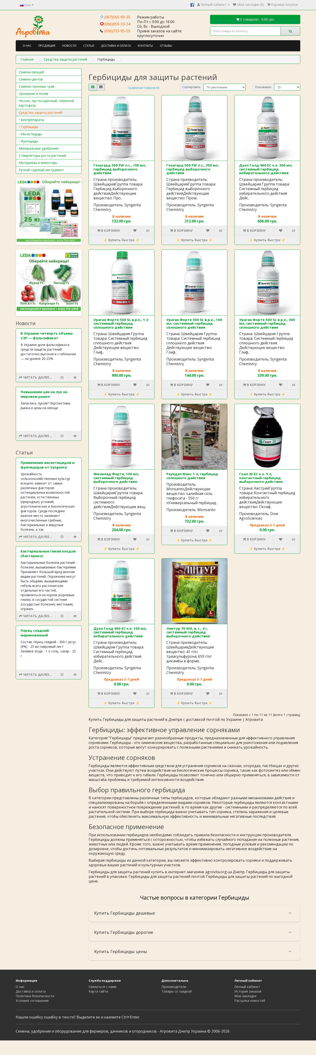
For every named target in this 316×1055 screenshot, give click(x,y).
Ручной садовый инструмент (41, 170)
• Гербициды (28, 127)
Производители (173, 986)
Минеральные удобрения (39, 148)
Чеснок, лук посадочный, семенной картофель (46, 103)
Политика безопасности (35, 996)
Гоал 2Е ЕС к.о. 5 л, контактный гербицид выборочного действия (261, 478)
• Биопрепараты (31, 119)
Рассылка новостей (249, 1000)
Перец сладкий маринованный (35, 632)
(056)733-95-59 (117, 31)
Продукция (46, 46)
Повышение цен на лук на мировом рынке (44, 394)
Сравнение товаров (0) (143, 88)
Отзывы (166, 46)
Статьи (88, 46)
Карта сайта (98, 991)
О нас (27, 46)
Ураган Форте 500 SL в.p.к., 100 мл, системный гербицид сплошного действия (194, 323)
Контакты (145, 46)
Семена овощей (31, 72)
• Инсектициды (30, 134)
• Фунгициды (28, 141)
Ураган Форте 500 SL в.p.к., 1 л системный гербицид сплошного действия (120, 323)
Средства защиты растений (40, 112)
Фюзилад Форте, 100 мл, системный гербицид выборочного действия (116, 478)
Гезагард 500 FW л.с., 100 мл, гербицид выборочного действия (119, 169)
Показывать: (263, 87)
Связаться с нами (102, 986)
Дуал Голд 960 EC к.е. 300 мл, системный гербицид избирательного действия (265, 169)
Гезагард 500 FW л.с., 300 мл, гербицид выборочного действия (192, 169)
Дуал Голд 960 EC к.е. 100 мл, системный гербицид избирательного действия (120, 632)
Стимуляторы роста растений (42, 155)
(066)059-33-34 (117, 24)
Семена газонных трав (36, 86)
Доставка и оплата (116, 46)
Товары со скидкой (176, 991)
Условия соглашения (32, 1000)
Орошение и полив (33, 93)
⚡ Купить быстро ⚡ (121, 240)
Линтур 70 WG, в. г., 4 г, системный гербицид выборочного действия (188, 632)
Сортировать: (191, 87)
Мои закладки (245, 996)
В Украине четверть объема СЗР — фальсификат (47, 335)
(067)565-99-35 (117, 17)
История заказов (247, 991)
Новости (69, 46)
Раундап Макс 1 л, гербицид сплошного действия (192, 476)
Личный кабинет (247, 986)
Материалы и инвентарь (38, 162)
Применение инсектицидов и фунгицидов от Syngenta (47, 464)
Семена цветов (31, 79)
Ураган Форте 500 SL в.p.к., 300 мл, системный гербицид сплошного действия (267, 323)
